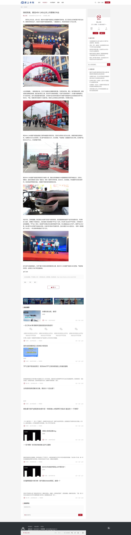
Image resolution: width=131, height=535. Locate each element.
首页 (39, 2)
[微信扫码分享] (72, 533)
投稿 (108, 2)
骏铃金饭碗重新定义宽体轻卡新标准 (35, 346)
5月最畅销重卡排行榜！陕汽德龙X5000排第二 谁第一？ (42, 481)
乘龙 (25, 282)
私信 (103, 33)
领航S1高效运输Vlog (49, 431)
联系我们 (30, 526)
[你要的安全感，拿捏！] (32, 315)
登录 (99, 2)
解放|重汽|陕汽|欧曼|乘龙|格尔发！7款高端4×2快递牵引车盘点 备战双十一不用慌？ (51, 409)
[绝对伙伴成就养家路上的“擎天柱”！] (32, 471)
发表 (80, 515)
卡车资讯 (44, 2)
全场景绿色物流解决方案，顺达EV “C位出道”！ (39, 388)
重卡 (49, 15)
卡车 (30, 282)
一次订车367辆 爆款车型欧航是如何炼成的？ (38, 325)
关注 (96, 33)
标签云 (42, 526)
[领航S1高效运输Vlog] (32, 435)
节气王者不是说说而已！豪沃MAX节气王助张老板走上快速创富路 (45, 366)
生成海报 (67, 532)
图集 (58, 2)
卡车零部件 (52, 2)
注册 (102, 2)
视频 (63, 2)
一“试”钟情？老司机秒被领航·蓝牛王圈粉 (37, 445)
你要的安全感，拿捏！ (49, 311)
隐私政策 (36, 526)
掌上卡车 (25, 15)
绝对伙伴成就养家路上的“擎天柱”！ (54, 467)
